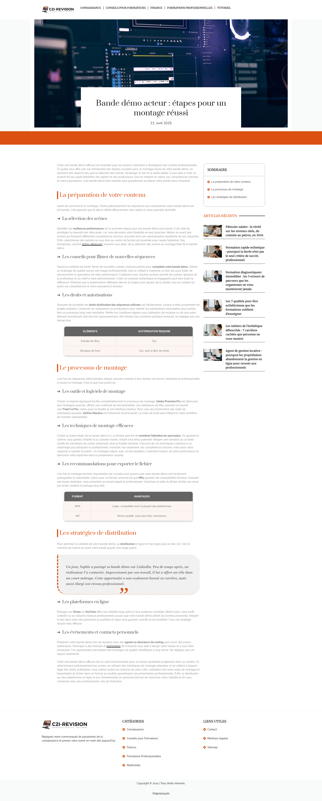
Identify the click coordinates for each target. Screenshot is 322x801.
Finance (156, 8)
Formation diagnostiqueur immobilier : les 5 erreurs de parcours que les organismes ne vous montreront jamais (245, 280)
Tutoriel (224, 8)
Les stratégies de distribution (229, 197)
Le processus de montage (227, 189)
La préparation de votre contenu (231, 181)
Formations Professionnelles (189, 8)
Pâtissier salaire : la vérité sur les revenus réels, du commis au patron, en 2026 (244, 231)
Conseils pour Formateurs (126, 8)
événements (114, 646)
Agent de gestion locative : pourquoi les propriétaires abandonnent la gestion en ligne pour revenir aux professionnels (244, 359)
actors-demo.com (92, 244)
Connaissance (90, 8)
